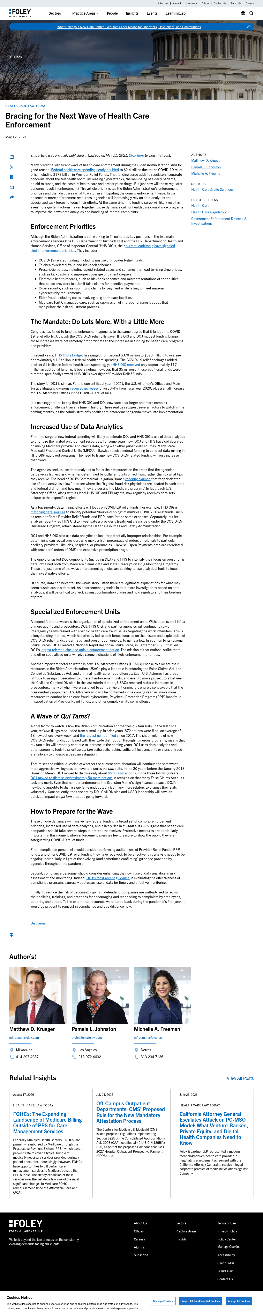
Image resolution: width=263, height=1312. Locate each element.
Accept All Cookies (239, 1301)
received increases (84, 388)
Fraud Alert (225, 1271)
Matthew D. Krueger (206, 160)
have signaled (164, 245)
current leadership (139, 245)
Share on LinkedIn (11, 156)
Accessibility (226, 1255)
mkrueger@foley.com (24, 1037)
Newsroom (191, 3)
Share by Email (11, 187)
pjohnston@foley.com (87, 1037)
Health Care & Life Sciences (212, 189)
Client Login (225, 1263)
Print (11, 177)
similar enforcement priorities (53, 250)
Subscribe (162, 3)
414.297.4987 (27, 1056)
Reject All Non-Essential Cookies (200, 1301)
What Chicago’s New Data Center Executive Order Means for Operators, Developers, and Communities (129, 27)
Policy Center (226, 1239)
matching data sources (48, 512)
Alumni (177, 3)
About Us (236, 3)
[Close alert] (248, 26)
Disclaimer (39, 923)
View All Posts (240, 1078)
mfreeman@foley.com (149, 1037)
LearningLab (176, 13)
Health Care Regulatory (209, 212)
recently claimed (138, 479)
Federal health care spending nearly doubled (85, 169)
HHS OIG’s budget (69, 355)
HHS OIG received (126, 364)
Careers (250, 3)
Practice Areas (83, 13)
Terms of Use (226, 1223)
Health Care (200, 205)
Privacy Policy (227, 1231)
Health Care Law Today (25, 106)
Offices (205, 3)
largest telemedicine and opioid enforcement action (80, 649)
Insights (132, 13)
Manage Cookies (163, 1301)
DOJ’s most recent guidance (108, 878)
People (112, 13)
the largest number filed (98, 735)
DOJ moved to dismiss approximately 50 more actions (72, 777)
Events (152, 13)
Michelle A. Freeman (206, 173)
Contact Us (220, 3)
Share (11, 197)
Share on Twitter (11, 167)
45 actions (122, 773)
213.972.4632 (89, 1056)
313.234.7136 (152, 1056)
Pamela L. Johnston (206, 167)
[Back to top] (11, 936)
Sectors (55, 13)
